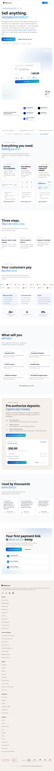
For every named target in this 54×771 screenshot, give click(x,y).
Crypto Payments (5, 625)
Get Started (45, 2)
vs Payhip (4, 700)
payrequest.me (17, 134)
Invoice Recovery (5, 645)
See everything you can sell (26, 386)
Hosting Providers (5, 680)
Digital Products (5, 628)
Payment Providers (6, 657)
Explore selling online (26, 201)
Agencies (4, 674)
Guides (3, 735)
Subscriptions (5, 619)
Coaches (3, 668)
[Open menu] (49, 3)
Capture (17, 462)
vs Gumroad (4, 697)
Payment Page (5, 606)
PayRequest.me (5, 609)
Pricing (3, 723)
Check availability (44, 134)
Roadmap (4, 732)
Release (37, 462)
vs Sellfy (3, 703)
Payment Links (5, 600)
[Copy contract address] (43, 766)
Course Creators (5, 683)
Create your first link (13, 549)
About (3, 720)
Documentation (5, 726)
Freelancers (4, 664)
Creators (3, 671)
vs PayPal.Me (4, 709)
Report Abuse (5, 748)
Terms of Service (5, 745)
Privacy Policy (4, 742)
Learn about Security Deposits (15, 435)
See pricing (27, 549)
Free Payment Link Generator (8, 635)
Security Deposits (5, 622)
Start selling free (7, 39)
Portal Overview (5, 651)
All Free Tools (4, 641)
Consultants (4, 677)
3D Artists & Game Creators (8, 686)
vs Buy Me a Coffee (6, 706)
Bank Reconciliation (6, 654)
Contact (3, 739)
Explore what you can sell (25, 39)
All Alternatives (5, 712)
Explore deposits (42, 201)
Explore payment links (8, 201)
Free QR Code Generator (7, 638)
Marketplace (4, 612)
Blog (3, 729)
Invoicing (4, 615)
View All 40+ (4, 690)
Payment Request (5, 603)
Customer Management (7, 648)
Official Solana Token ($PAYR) (8, 751)
